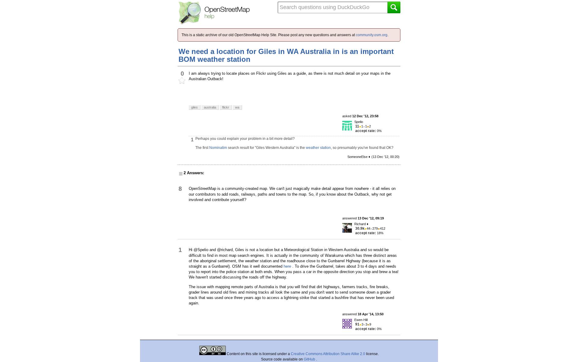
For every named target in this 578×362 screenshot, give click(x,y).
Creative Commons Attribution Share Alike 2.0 (328, 354)
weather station (318, 148)
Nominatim (218, 148)
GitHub (310, 359)
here (287, 266)
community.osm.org (371, 35)
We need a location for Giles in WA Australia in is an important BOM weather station (286, 55)
